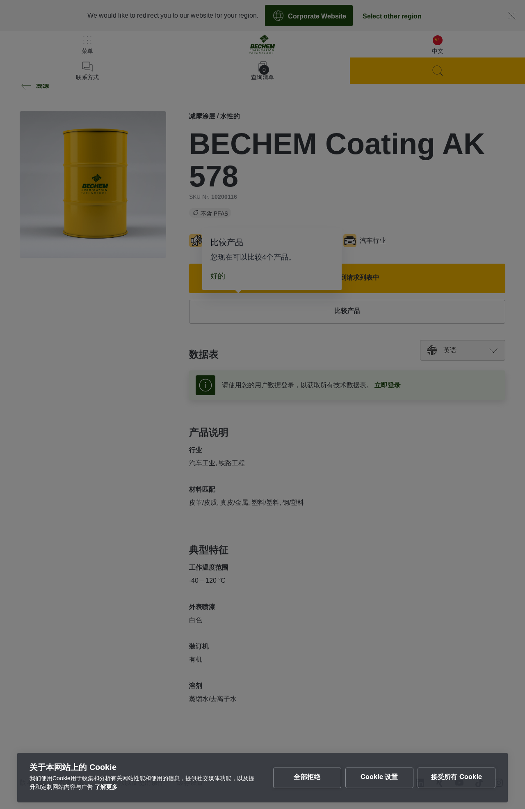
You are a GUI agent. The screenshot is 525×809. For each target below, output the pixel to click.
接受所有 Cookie (456, 778)
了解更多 (106, 788)
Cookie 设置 (379, 778)
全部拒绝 (307, 778)
